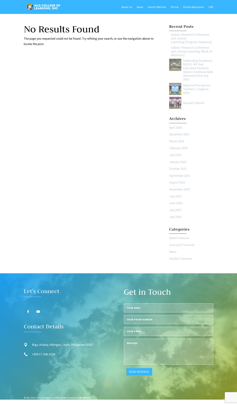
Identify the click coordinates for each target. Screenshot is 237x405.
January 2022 (177, 162)
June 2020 (175, 203)
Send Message (139, 371)
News (172, 252)
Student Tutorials (180, 259)
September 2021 (179, 176)
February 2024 (178, 148)
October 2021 (178, 169)
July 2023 (175, 155)
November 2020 (179, 189)
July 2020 (175, 196)
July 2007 (175, 210)
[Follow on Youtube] (38, 311)
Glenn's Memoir (179, 238)
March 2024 (176, 141)
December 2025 (179, 134)
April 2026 (175, 127)
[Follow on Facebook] (28, 311)
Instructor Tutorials (181, 245)
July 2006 (175, 217)
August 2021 (177, 182)
